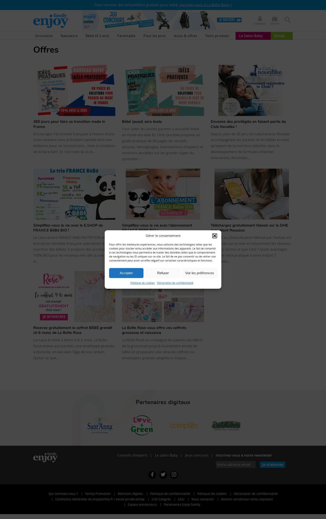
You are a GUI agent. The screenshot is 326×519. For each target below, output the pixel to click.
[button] (214, 236)
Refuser (163, 273)
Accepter (126, 273)
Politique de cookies (142, 283)
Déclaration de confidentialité (175, 283)
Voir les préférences (199, 273)
